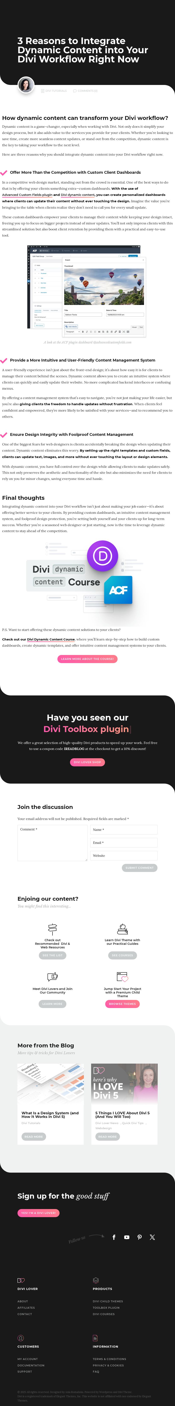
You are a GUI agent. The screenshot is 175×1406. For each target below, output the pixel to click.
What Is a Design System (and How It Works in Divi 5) (50, 1115)
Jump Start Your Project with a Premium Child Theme (122, 992)
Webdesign (103, 1128)
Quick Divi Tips (133, 1123)
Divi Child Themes (108, 1301)
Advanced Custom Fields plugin (27, 195)
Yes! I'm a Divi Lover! (38, 1213)
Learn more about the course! (87, 659)
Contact (25, 1314)
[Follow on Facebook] (114, 1237)
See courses (122, 955)
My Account (28, 1359)
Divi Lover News (106, 1123)
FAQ (96, 1371)
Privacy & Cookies (108, 1365)
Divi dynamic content (78, 195)
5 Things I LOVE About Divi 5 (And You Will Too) (122, 1115)
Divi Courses (104, 1314)
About (23, 1301)
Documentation (31, 1365)
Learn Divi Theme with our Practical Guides (122, 942)
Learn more (52, 1003)
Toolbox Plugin (106, 1307)
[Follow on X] (152, 1237)
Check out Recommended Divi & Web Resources (52, 943)
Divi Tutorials (56, 90)
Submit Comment (140, 867)
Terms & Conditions (109, 1359)
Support (25, 1371)
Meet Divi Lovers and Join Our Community (53, 990)
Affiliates (26, 1307)
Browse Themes (122, 1003)
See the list (53, 955)
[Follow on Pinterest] (139, 1237)
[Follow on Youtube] (127, 1237)
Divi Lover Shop (87, 762)
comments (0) (88, 90)
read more (34, 1136)
